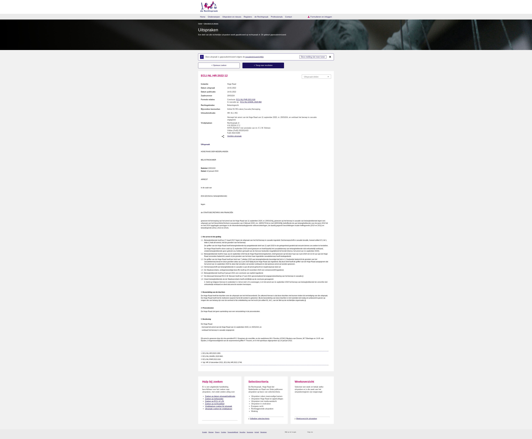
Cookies (223, 432)
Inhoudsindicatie (208, 113)
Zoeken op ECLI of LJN (214, 401)
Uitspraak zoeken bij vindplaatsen (218, 409)
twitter (315, 432)
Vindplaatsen (206, 123)
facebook (318, 432)
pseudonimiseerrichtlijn (254, 57)
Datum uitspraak (208, 88)
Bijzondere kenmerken (210, 109)
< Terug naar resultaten (263, 65)
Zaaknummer (206, 96)
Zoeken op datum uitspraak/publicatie (220, 396)
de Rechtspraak (261, 17)
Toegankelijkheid (232, 432)
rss (298, 432)
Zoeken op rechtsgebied (214, 404)
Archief (257, 432)
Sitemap (211, 432)
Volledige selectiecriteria (259, 419)
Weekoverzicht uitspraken (306, 419)
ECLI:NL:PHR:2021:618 (245, 99)
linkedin (326, 432)
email (302, 432)
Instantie (204, 84)
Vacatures (250, 432)
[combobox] (316, 76)
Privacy (217, 432)
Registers (248, 17)
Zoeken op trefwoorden (214, 399)
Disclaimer (263, 432)
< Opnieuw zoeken (218, 65)
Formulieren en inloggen (321, 17)
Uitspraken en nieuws (231, 17)
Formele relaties (208, 99)
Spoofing (242, 432)
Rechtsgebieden (208, 105)
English (204, 432)
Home (202, 17)
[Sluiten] (330, 57)
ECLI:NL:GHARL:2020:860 (251, 102)
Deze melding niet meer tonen (313, 57)
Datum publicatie (208, 92)
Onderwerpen (214, 17)
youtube (329, 432)
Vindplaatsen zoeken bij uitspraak (218, 406)
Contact (288, 17)
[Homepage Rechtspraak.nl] (208, 6)
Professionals (277, 17)
